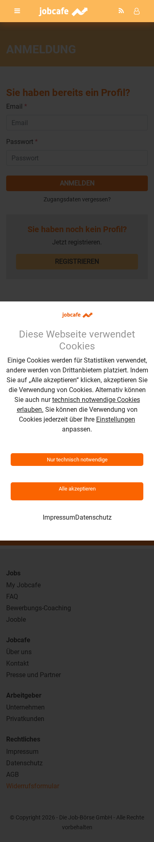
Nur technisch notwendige (77, 459)
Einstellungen (115, 419)
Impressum (59, 517)
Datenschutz (93, 517)
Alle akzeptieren (77, 489)
